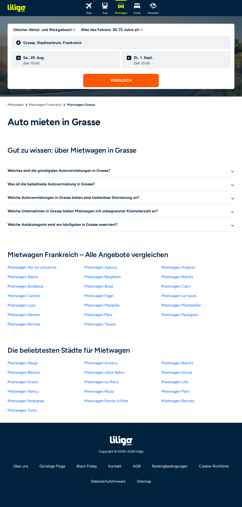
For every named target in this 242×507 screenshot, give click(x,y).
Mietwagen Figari (99, 296)
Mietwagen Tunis (22, 410)
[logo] (17, 8)
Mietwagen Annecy (100, 363)
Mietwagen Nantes (24, 314)
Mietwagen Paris (98, 314)
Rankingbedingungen (170, 466)
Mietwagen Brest (98, 286)
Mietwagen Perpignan (179, 314)
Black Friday (87, 466)
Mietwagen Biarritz (177, 277)
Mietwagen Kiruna (176, 372)
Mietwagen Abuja (22, 363)
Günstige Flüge (52, 466)
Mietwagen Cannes (24, 296)
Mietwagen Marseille (102, 305)
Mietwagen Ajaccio (100, 267)
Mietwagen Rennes (24, 324)
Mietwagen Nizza (99, 391)
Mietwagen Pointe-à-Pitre (106, 401)
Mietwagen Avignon (178, 267)
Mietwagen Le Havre (178, 296)
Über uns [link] (20, 466)
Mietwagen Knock (23, 382)
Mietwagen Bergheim (102, 277)
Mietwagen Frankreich (45, 105)
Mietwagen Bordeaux (25, 286)
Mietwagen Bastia (23, 277)
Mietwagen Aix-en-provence (32, 267)
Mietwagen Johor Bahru (104, 372)
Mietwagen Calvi (175, 286)
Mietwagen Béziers (24, 372)
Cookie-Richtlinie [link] (214, 466)
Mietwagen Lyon (22, 305)
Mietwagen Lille (174, 382)
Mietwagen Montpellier (181, 305)
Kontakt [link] (114, 466)
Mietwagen (16, 105)
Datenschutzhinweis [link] (108, 481)
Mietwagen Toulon (100, 324)
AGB (137, 466)
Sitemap (144, 481)
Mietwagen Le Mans (101, 382)
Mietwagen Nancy (23, 391)
